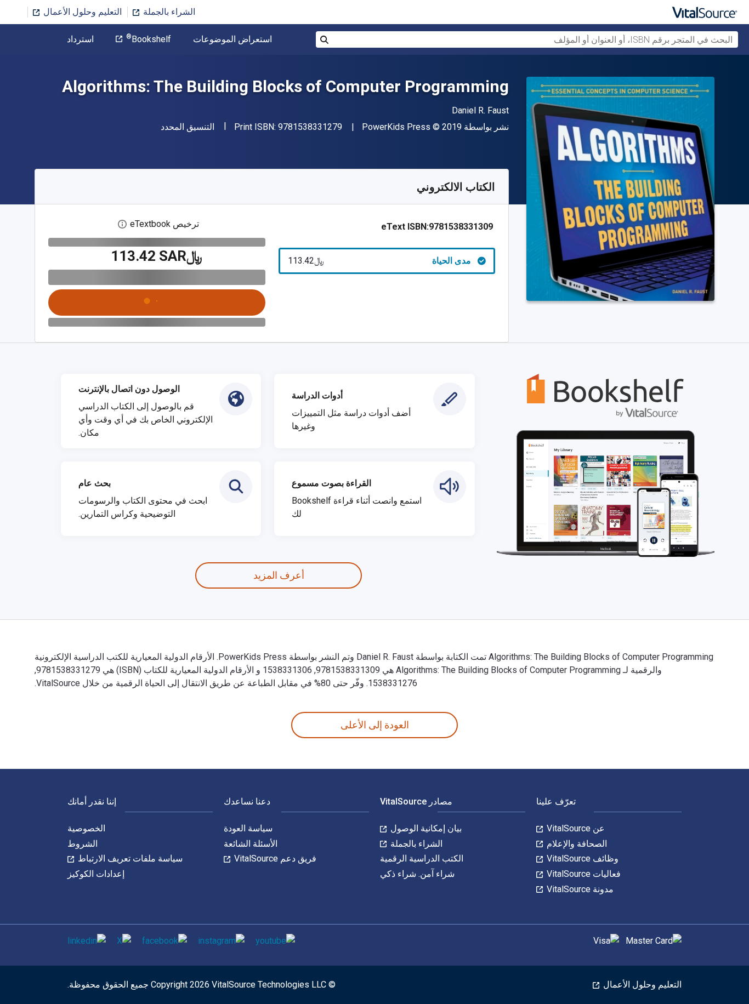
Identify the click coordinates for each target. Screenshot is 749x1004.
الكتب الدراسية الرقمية (421, 858)
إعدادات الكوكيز (95, 874)
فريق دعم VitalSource (274, 858)
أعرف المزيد (278, 575)
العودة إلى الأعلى (375, 725)
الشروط (82, 843)
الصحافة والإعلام (575, 843)
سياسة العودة (248, 828)
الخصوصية (86, 828)
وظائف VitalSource (581, 858)
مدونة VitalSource (579, 889)
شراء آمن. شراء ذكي (417, 874)
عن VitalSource (574, 828)
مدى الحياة (380, 260)
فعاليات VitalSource (582, 874)
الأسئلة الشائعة (250, 843)
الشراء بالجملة (168, 12)
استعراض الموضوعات (232, 39)
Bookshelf (148, 39)
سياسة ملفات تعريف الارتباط (129, 858)
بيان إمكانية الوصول (425, 828)
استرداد (80, 39)
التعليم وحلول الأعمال (81, 12)
